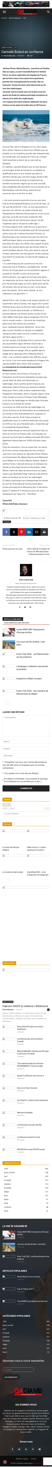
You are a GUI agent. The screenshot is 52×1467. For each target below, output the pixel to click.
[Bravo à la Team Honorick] (9, 1091)
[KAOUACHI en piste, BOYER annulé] (9, 1152)
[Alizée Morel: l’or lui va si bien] (9, 1279)
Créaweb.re (37, 1463)
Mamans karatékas (25, 1113)
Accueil (4, 18)
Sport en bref (8, 1002)
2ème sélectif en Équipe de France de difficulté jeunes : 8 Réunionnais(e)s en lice (38, 551)
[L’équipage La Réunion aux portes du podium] (9, 669)
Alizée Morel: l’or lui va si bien (28, 1277)
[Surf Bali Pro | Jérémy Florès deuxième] (9, 1103)
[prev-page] (4, 703)
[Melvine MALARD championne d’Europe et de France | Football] (9, 1054)
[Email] (36, 532)
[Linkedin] (29, 532)
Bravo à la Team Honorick (27, 1088)
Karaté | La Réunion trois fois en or (30, 1076)
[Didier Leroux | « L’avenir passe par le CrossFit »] (38, 837)
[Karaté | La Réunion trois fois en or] (9, 1078)
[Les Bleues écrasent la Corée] (9, 1140)
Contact (33, 1459)
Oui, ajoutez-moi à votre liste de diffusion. (21, 773)
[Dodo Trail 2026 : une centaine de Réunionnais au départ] (9, 693)
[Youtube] (39, 1449)
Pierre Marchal (9, 56)
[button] (4, 11)
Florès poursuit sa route (12, 549)
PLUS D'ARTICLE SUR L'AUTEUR (16, 623)
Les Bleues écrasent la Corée (28, 1137)
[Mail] (26, 607)
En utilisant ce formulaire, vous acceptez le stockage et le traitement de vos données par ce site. (26, 780)
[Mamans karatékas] (9, 1115)
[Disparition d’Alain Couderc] (9, 681)
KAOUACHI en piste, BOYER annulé (31, 1149)
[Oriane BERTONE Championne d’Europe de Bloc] (9, 632)
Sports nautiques (15, 18)
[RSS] (31, 607)
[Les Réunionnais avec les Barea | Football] (9, 1042)
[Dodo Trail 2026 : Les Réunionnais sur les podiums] (9, 657)
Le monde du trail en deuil (13, 872)
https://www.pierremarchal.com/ (26, 583)
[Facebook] (6, 532)
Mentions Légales (22, 1459)
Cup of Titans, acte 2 (25, 1289)
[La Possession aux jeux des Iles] (9, 1128)
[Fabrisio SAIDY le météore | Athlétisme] (26, 985)
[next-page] (8, 703)
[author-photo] (26, 576)
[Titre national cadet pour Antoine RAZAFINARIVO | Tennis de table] (9, 1066)
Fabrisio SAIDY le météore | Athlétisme (25, 1006)
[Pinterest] (21, 532)
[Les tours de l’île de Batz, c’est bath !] (9, 644)
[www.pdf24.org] (26, 511)
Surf (24, 18)
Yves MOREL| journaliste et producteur (32, 1301)
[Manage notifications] (5, 1462)
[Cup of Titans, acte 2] (9, 1292)
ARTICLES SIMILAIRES (13, 619)
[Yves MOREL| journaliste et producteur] (9, 1304)
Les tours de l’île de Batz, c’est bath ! (31, 1244)
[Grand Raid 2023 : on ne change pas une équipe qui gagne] (38, 862)
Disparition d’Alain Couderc (29, 678)
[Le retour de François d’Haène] (14, 837)
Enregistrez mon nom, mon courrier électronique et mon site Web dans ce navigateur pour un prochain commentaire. (25, 765)
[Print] (44, 532)
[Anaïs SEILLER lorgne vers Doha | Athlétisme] (9, 1029)
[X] (14, 532)
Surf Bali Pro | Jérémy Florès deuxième (32, 1100)
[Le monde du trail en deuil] (14, 862)
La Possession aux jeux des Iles (29, 1125)
